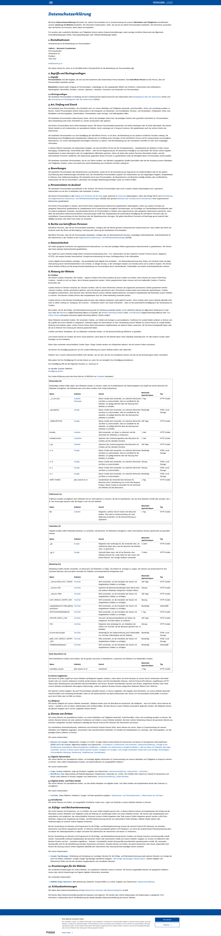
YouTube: (55, 795)
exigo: (53, 771)
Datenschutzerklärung (146, 745)
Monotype (78, 401)
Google (77, 410)
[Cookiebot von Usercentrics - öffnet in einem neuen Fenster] (50, 932)
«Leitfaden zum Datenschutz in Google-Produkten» (119, 747)
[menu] (51, 2)
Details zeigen (66, 932)
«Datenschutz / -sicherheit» (137, 771)
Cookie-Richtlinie (122, 777)
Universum (122, 196)
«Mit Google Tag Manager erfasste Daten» (129, 859)
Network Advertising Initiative (113, 313)
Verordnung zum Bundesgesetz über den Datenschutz (72, 99)
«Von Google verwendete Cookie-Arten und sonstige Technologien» (143, 750)
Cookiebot (101, 376)
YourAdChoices (135, 313)
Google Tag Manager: (60, 856)
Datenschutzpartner (114, 890)
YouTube (77, 582)
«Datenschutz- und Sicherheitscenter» (125, 795)
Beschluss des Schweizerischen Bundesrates (134, 199)
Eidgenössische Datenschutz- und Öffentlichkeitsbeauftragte (102, 238)
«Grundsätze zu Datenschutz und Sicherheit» (119, 745)
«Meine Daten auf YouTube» (152, 795)
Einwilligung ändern (55, 371)
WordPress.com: (58, 774)
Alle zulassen (167, 919)
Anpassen (166, 925)
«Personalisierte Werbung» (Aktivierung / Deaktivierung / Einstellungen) (78, 752)
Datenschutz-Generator (94, 890)
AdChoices (63, 313)
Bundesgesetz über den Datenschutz (147, 97)
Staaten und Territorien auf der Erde (88, 196)
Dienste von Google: (59, 742)
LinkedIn (77, 399)
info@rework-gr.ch (55, 63)
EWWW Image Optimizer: (61, 882)
